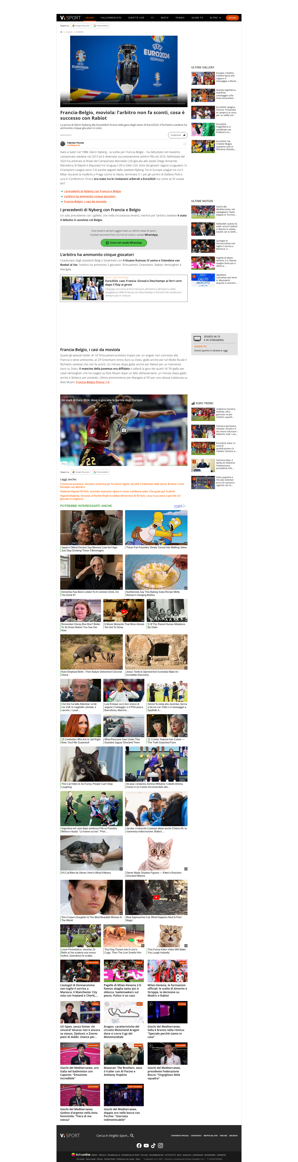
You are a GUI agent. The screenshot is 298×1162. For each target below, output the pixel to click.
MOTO (165, 17)
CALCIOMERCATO (111, 17)
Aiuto (138, 1159)
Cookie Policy (109, 1159)
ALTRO (214, 17)
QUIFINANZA (198, 1155)
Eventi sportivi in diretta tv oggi (211, 350)
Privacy (100, 1159)
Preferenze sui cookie (125, 1159)
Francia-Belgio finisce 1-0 (92, 382)
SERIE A (139, 963)
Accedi (232, 17)
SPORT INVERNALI (135, 1087)
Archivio (233, 1135)
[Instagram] (160, 1147)
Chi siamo (81, 1159)
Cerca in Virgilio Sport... (113, 1135)
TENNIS (180, 17)
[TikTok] (153, 1147)
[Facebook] (139, 1147)
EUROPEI (79, 32)
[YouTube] (146, 1147)
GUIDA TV (197, 17)
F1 (152, 17)
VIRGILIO (102, 1155)
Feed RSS (223, 1135)
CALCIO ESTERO (92, 963)
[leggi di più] (184, 144)
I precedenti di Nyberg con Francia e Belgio (92, 191)
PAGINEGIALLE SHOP (131, 1155)
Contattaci (196, 1135)
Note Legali (90, 1159)
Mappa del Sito (211, 1135)
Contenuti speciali (180, 1135)
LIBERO (94, 1155)
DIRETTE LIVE (136, 17)
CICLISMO (138, 1045)
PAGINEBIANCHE (156, 1155)
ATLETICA (182, 1004)
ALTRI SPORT (93, 1045)
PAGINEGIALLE (114, 1155)
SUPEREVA (221, 1155)
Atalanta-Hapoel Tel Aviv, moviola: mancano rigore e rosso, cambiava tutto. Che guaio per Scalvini (117, 491)
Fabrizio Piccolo (75, 142)
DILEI (179, 1155)
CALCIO (90, 17)
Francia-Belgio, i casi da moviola (85, 201)
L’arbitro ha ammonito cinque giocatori (90, 196)
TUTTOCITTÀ (170, 1155)
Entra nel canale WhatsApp (126, 242)
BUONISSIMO (210, 1155)
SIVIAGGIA (187, 1155)
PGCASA (144, 1155)
